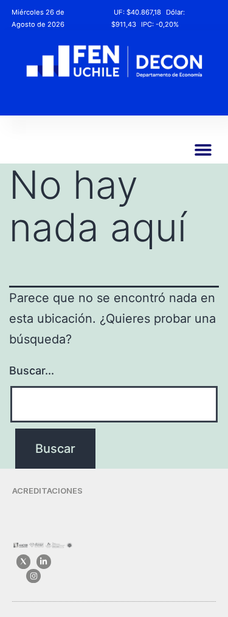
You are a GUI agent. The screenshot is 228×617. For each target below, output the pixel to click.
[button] (202, 150)
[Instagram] (33, 576)
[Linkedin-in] (43, 561)
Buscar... (31, 370)
